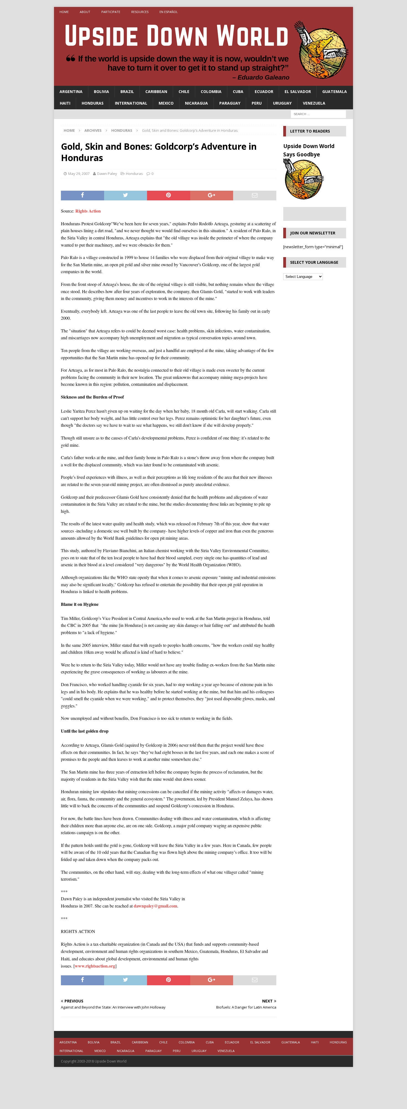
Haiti (65, 103)
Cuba (238, 91)
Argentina (71, 91)
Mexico (166, 103)
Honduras (93, 103)
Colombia (211, 91)
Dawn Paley (107, 173)
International (131, 103)
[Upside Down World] (203, 82)
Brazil (127, 91)
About (85, 12)
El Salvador (298, 91)
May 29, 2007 (78, 173)
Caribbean (156, 91)
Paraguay (229, 103)
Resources (139, 12)
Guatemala (334, 91)
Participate (110, 12)
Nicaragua (196, 103)
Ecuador (264, 91)
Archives (93, 130)
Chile (184, 91)
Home (64, 12)
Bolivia (101, 91)
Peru (257, 103)
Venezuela (314, 103)
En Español (168, 12)
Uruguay (282, 103)
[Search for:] (318, 113)
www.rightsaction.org (95, 966)
